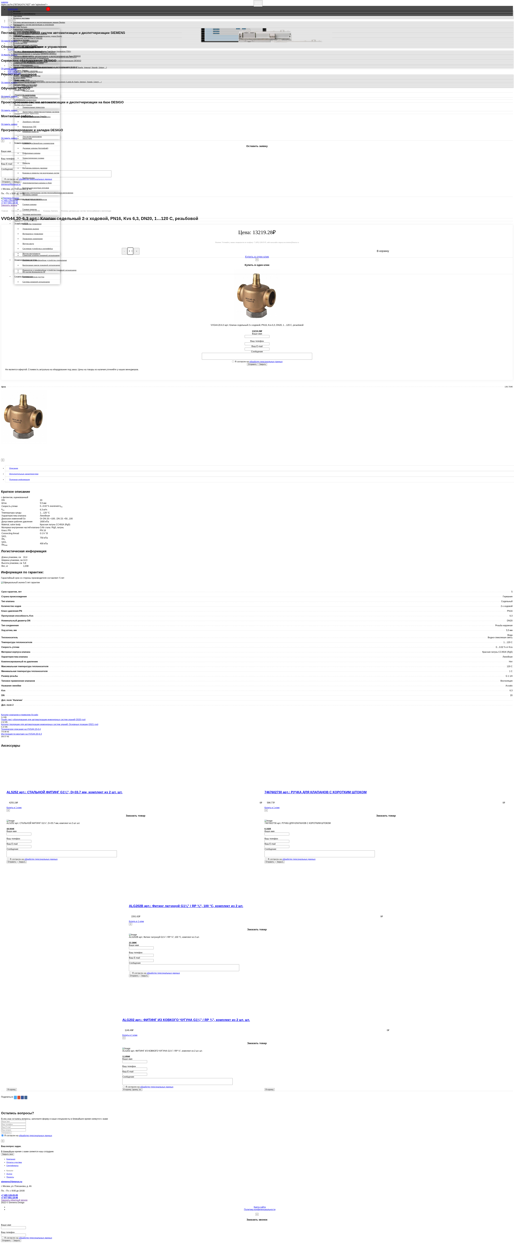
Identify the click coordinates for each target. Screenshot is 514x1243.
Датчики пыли (28, 91)
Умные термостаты (30, 97)
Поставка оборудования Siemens (27, 51)
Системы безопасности (23, 47)
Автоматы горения (29, 195)
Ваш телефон (8, 159)
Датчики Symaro (20, 27)
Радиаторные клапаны (31, 153)
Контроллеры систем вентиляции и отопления (33, 25)
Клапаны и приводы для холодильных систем (40, 173)
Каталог (12, 20)
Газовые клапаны (29, 204)
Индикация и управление (32, 234)
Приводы (26, 163)
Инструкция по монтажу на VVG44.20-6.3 (21, 734)
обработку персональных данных (266, 361)
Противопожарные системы (25, 45)
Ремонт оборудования (23, 65)
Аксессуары (27, 138)
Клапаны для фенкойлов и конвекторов (38, 143)
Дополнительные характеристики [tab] (23, 474)
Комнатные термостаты (23, 29)
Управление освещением (32, 239)
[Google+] (18, 1097)
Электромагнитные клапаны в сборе (37, 183)
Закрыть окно (7, 1154)
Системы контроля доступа (33, 277)
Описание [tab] (13, 468)
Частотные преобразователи (25, 40)
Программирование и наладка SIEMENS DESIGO (34, 54)
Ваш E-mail (6, 164)
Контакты (12, 72)
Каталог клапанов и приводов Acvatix (19, 715)
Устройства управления (31, 224)
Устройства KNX (20, 43)
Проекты (12, 70)
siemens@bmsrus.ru (11, 184)
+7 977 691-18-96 (9, 203)
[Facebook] (22, 1097)
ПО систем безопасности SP (33, 272)
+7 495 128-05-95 (9, 200)
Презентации (19, 80)
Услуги (11, 49)
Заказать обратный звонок (14, 1200)
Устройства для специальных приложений (39, 219)
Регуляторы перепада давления (34, 168)
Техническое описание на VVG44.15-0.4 (21, 729)
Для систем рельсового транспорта (36, 117)
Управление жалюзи (30, 229)
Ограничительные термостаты (26, 31)
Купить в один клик (257, 256)
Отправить (6, 182)
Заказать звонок (9, 205)
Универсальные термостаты (33, 107)
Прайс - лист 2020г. (21, 76)
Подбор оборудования (23, 87)
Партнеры (17, 16)
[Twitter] (15, 1097)
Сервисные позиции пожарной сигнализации (41, 255)
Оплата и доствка (14, 1162)
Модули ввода (28, 244)
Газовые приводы (29, 209)
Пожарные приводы (30, 132)
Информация (14, 74)
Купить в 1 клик (14, 807)
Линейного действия (30, 122)
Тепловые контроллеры (31, 214)
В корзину (12, 1090)
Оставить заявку (9, 96)
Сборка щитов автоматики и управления (31, 58)
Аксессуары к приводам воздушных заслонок (40, 112)
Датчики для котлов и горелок (34, 200)
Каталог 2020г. (19, 78)
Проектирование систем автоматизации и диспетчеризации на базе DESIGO (47, 56)
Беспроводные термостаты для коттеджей (39, 102)
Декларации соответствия (24, 82)
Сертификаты (12, 1165)
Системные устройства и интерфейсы (37, 249)
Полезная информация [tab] (19, 479)
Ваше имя (6, 151)
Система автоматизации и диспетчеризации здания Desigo (39, 22)
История (16, 11)
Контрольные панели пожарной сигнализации (41, 265)
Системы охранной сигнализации (36, 282)
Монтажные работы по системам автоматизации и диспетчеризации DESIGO (47, 61)
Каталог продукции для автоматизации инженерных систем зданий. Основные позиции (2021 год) (49, 724)
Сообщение (7, 169)
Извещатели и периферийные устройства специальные (44, 260)
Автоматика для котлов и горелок (27, 38)
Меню (258, 3)
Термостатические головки (33, 158)
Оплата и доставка (21, 18)
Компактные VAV (29, 127)
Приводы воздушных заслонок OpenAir (30, 34)
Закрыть (262, 364)
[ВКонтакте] (25, 1097)
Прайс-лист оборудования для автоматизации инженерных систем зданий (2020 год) (43, 719)
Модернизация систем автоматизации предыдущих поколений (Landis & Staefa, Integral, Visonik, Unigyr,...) (60, 67)
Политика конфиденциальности (259, 1209)
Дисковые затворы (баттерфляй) (35, 148)
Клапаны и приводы (22, 36)
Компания (13, 9)
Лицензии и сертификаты (24, 14)
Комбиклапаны (28, 178)
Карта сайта (260, 1207)
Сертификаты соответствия (25, 85)
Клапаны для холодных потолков (35, 188)
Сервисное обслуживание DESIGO (28, 63)
